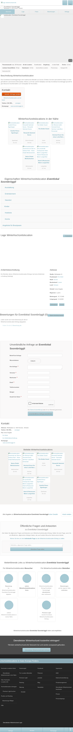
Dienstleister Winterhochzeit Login (12, 722)
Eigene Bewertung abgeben (56, 315)
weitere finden (27, 588)
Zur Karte (5, 435)
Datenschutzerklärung (36, 409)
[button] (36, 38)
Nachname (13, 377)
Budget (12, 392)
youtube (40, 677)
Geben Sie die (12, 325)
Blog (39, 682)
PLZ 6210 (60, 277)
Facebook (40, 668)
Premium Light (69, 120)
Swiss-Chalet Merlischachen (29, 157)
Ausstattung (9, 187)
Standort (7, 200)
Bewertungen (51, 11)
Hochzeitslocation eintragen (9, 686)
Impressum (59, 668)
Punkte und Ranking (6, 696)
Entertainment (10, 194)
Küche (7, 219)
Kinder (6, 206)
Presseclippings (60, 698)
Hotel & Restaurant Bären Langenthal (43, 161)
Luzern (60, 282)
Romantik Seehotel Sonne (29, 134)
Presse (58, 694)
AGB (57, 673)
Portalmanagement (61, 682)
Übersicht (8, 11)
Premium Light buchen (9, 691)
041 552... (10, 103)
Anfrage (66, 11)
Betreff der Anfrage (15, 355)
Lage (22, 11)
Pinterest (40, 673)
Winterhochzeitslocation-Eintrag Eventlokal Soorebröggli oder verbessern (46, 590)
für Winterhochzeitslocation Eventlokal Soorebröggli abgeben (8, 590)
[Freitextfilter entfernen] (65, 2)
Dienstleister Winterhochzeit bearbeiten (63, 688)
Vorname (12, 372)
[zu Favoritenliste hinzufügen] (2, 16)
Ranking (21, 682)
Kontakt (62, 304)
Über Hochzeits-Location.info (5, 681)
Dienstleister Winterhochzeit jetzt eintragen (37, 650)
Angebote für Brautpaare (12, 225)
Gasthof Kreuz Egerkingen (15, 132)
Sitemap (21, 687)
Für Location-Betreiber (25, 673)
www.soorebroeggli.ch (17, 106)
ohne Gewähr (53, 514)
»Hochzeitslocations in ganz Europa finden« (19, 661)
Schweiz (56, 285)
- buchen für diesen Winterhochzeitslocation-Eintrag (46, 616)
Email (11, 382)
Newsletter (41, 687)
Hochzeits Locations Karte (8, 668)
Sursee (56, 279)
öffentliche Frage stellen (37, 549)
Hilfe (2, 705)
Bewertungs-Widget (8, 700)
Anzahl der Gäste (15, 397)
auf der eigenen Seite (64, 588)
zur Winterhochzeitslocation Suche (2, 7)
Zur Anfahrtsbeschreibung (9, 438)
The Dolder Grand (43, 128)
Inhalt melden (66, 514)
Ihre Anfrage (13, 366)
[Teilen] (66, 729)
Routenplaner (68, 235)
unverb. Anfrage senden (12, 94)
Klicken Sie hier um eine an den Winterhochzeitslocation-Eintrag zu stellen (37, 538)
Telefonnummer (14, 387)
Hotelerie (8, 213)
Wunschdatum (14, 360)
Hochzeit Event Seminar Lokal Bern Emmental (58, 136)
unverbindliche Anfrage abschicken (40, 414)
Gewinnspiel (22, 668)
